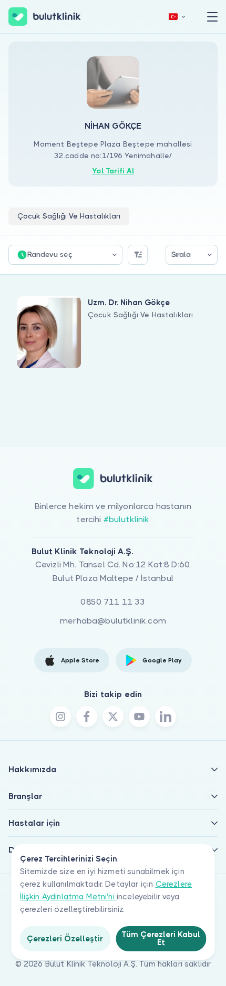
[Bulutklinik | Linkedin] (165, 716)
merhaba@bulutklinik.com (113, 621)
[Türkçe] (177, 16)
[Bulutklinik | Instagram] (60, 716)
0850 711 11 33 (112, 602)
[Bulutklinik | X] (113, 716)
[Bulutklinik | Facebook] (86, 716)
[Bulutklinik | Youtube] (139, 716)
